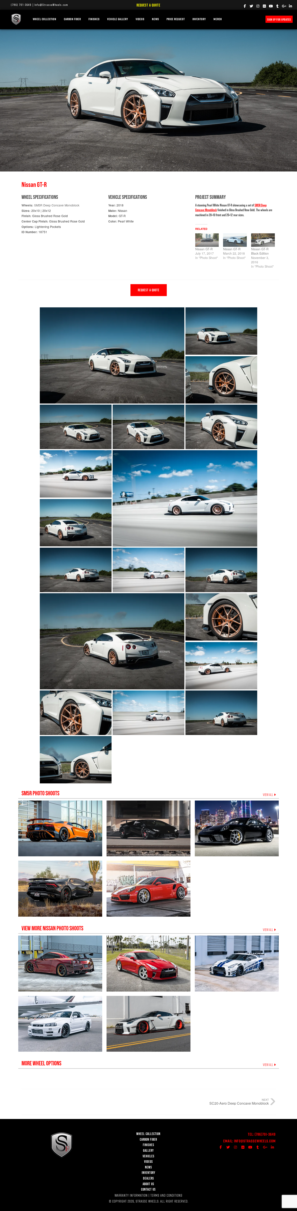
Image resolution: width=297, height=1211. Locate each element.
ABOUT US (148, 1184)
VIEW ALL (268, 794)
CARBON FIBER (148, 1139)
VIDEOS (140, 19)
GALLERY (148, 1150)
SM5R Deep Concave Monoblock (56, 205)
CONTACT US (148, 1189)
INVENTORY (199, 19)
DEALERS (148, 1178)
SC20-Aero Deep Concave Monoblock (239, 1103)
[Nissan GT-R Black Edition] (263, 240)
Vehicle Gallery (117, 19)
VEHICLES (148, 1156)
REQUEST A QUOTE (148, 290)
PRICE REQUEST (176, 19)
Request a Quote (148, 5)
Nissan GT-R (204, 249)
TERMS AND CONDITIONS (166, 1195)
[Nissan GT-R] (207, 240)
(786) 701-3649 (21, 5)
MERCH (218, 19)
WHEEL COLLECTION (44, 19)
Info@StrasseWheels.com (51, 5)
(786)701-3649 (265, 1134)
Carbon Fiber (72, 19)
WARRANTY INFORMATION (131, 1195)
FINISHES (94, 19)
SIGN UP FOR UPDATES (279, 19)
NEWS (155, 19)
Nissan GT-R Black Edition (260, 251)
